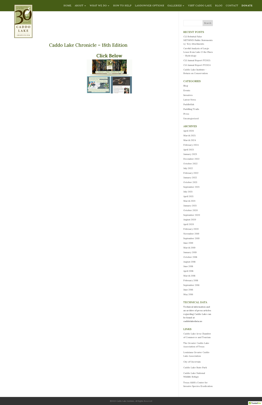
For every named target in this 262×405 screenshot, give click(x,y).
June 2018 (188, 266)
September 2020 (191, 215)
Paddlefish (188, 104)
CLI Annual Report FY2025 (196, 60)
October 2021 (190, 182)
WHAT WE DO (98, 6)
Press (186, 113)
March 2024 (189, 140)
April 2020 (188, 224)
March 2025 (189, 135)
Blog (185, 85)
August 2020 (189, 219)
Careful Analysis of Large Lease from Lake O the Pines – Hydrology (198, 52)
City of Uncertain (192, 361)
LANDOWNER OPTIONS (149, 6)
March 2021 (189, 201)
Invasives (188, 95)
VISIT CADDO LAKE (200, 6)
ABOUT (79, 6)
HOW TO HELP (122, 6)
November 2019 (191, 233)
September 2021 (191, 187)
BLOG (218, 6)
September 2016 (191, 285)
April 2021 (188, 196)
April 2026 (188, 130)
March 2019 (189, 247)
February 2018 (190, 280)
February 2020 (191, 229)
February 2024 (191, 145)
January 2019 (189, 252)
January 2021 (189, 205)
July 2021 (187, 191)
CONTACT (232, 6)
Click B (104, 56)
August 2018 (189, 261)
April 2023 (188, 149)
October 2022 (190, 163)
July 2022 (188, 168)
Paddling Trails (191, 109)
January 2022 (190, 177)
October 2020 (190, 210)
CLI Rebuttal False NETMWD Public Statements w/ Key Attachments (198, 40)
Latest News (189, 99)
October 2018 (190, 257)
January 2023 (190, 154)
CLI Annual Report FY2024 (197, 65)
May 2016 (188, 294)
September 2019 (191, 238)
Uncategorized (191, 118)
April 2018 (188, 271)
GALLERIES (174, 6)
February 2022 (190, 173)
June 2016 (188, 289)
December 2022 (191, 159)
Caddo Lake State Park (195, 367)
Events (186, 90)
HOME (67, 6)
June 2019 (188, 243)
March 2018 (189, 275)
